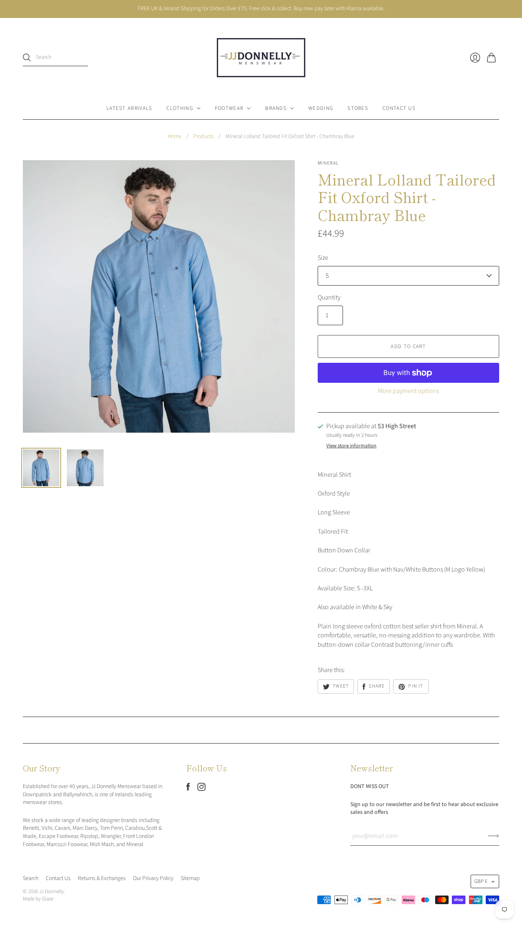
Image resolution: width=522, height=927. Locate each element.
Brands (276, 108)
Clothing (179, 108)
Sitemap (190, 878)
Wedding (320, 108)
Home (174, 137)
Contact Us (399, 108)
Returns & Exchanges (102, 878)
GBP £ (480, 881)
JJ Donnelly (51, 891)
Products (203, 137)
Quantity (329, 297)
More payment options (408, 390)
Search (30, 878)
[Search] (27, 58)
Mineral (328, 163)
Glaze (47, 898)
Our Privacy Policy (153, 878)
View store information (351, 446)
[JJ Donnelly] (261, 58)
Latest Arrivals (129, 108)
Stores (357, 108)
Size (323, 257)
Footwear (229, 108)
